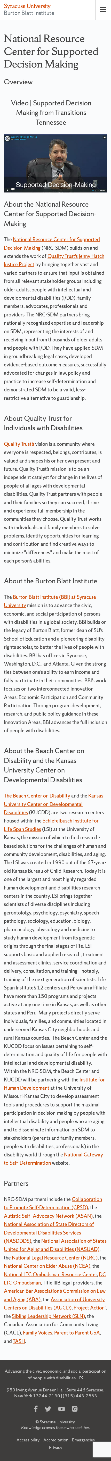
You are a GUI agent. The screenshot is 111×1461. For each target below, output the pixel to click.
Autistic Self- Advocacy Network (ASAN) (48, 1216)
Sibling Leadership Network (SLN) (48, 1316)
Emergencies (83, 1440)
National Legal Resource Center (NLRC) (55, 1257)
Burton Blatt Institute (29, 13)
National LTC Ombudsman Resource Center (50, 1274)
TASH (19, 1341)
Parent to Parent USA (77, 1332)
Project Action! (90, 1307)
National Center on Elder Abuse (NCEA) (47, 1266)
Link (39, 81)
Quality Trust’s (19, 444)
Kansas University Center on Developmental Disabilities (53, 804)
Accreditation (55, 1440)
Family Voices (37, 1332)
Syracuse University (57, 1422)
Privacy (55, 1447)
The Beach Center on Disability (37, 795)
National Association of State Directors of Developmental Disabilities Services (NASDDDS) (49, 1232)
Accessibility (28, 1440)
